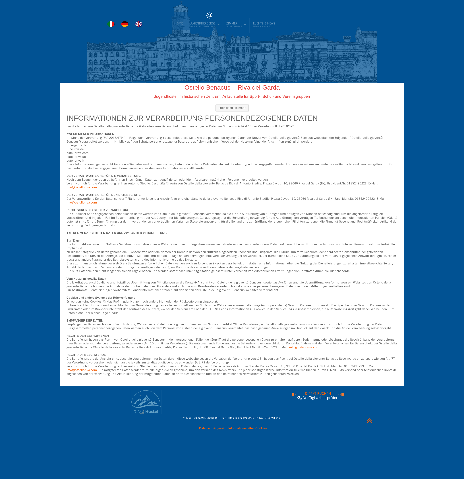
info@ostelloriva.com (82, 187)
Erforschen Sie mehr (232, 108)
